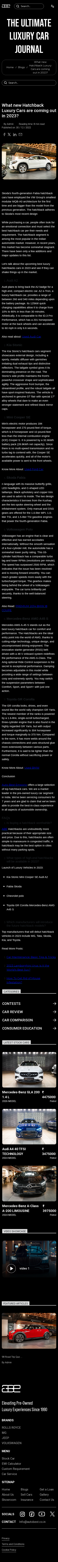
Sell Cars (26, 1494)
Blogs (21, 67)
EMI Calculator (11, 1463)
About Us (8, 1494)
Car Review (12, 1012)
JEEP (5, 1438)
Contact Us (47, 1499)
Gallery (44, 1494)
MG (4, 1433)
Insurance (27, 1499)
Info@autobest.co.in (32, 1522)
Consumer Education (22, 1028)
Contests (11, 1004)
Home (10, 67)
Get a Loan (47, 1489)
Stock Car (8, 1458)
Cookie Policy (9, 1549)
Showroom (9, 1499)
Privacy (6, 1538)
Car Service (9, 1474)
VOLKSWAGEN (12, 1443)
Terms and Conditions (13, 1544)
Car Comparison (17, 1020)
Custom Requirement (16, 1469)
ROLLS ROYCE (11, 1427)
